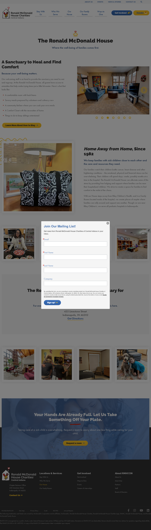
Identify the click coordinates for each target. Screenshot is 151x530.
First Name (48, 252)
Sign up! (51, 302)
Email (46, 239)
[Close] (107, 223)
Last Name (48, 265)
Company (48, 278)
